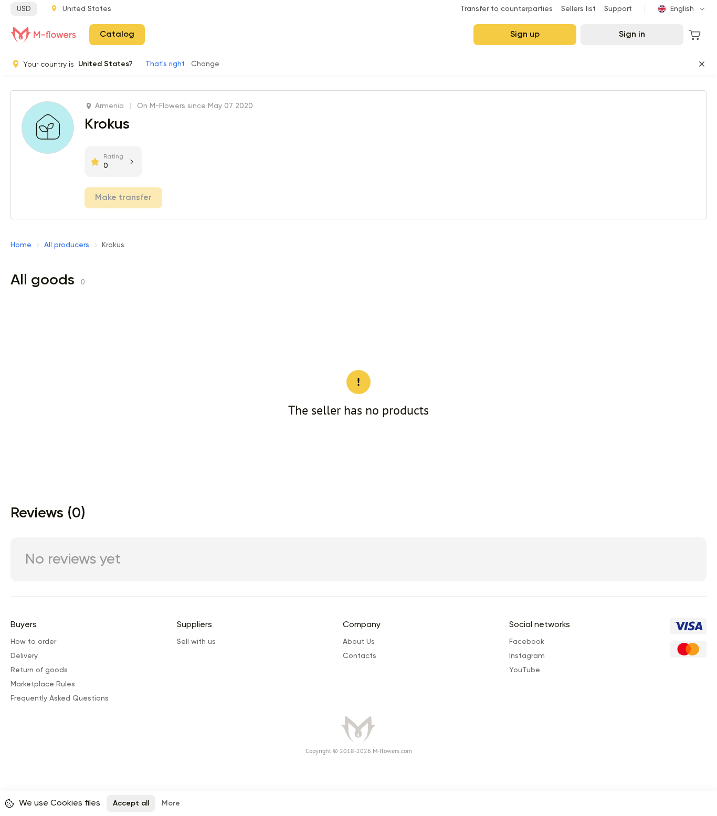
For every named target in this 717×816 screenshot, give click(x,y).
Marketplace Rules (42, 684)
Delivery (24, 656)
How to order (33, 641)
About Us (359, 641)
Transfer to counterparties (506, 9)
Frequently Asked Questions (59, 698)
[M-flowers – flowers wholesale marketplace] (43, 35)
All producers (66, 245)
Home (20, 245)
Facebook (526, 641)
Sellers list (578, 9)
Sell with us (196, 641)
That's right (165, 64)
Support (618, 9)
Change (205, 64)
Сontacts (359, 656)
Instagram (527, 656)
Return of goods (39, 670)
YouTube (524, 670)
